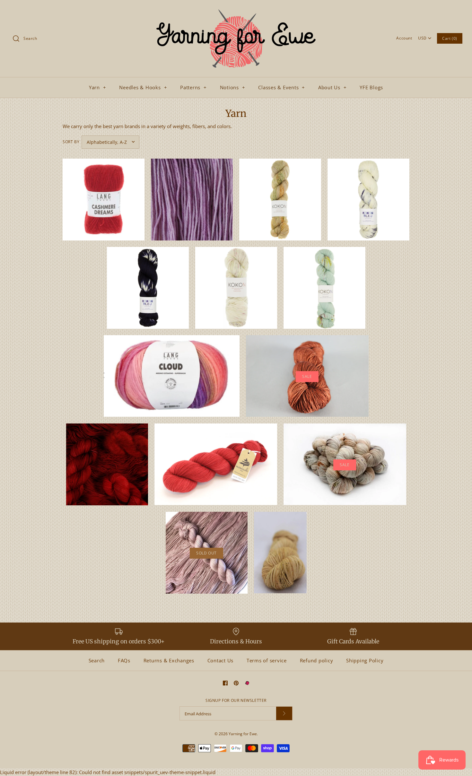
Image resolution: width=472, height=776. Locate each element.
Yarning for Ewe (243, 734)
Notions (232, 87)
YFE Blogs (371, 87)
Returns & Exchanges (169, 660)
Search (97, 660)
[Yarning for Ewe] (236, 10)
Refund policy (316, 660)
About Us (332, 87)
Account (404, 38)
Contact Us (220, 660)
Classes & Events (281, 87)
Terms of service (267, 660)
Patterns (193, 87)
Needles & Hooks (143, 87)
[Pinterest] (236, 683)
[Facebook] (225, 683)
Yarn (97, 87)
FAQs (124, 660)
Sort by (71, 141)
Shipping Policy (364, 660)
